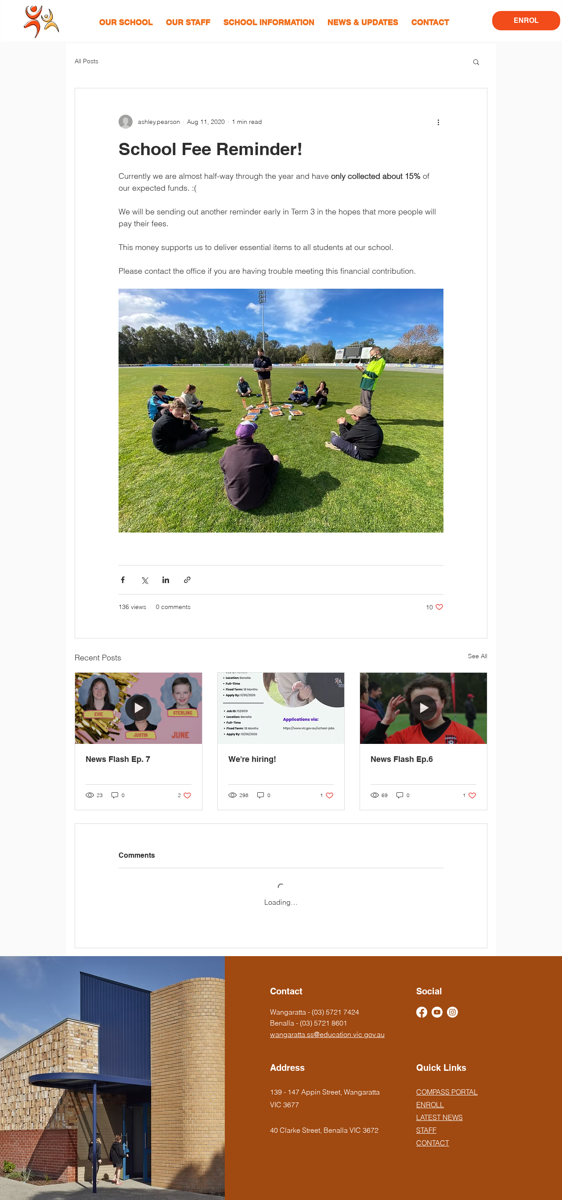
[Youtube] (437, 1012)
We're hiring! (252, 759)
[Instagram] (452, 1012)
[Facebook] (421, 1012)
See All (477, 656)
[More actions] (438, 121)
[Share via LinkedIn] (166, 580)
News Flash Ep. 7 (118, 759)
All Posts (86, 61)
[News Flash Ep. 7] (138, 708)
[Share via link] (187, 580)
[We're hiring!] (281, 708)
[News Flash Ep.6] (423, 708)
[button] (126, 22)
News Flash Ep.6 (402, 759)
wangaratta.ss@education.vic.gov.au (327, 1034)
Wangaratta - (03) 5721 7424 (314, 1012)
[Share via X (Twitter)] (144, 580)
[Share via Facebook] (123, 580)
